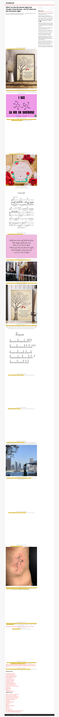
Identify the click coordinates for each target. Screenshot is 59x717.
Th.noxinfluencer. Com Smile (10, 673)
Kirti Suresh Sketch (9, 709)
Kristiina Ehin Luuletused (10, 680)
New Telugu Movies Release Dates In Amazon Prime (14, 710)
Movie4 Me (7, 700)
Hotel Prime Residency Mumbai (11, 683)
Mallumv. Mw (8, 689)
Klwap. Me (7, 708)
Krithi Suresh (8, 687)
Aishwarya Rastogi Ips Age (10, 674)
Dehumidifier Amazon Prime (10, 699)
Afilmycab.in (8, 703)
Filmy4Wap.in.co (8, 688)
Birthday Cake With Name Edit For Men (12, 694)
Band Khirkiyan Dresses (10, 682)
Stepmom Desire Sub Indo (10, 679)
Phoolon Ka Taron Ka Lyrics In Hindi (11, 698)
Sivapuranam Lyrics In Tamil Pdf (11, 695)
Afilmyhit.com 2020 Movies (10, 705)
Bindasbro (7, 704)
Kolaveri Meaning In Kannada (10, 677)
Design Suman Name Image (10, 684)
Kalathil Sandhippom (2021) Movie (11, 675)
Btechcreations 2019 (9, 678)
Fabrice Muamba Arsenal (10, 701)
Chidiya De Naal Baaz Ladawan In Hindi (12, 696)
